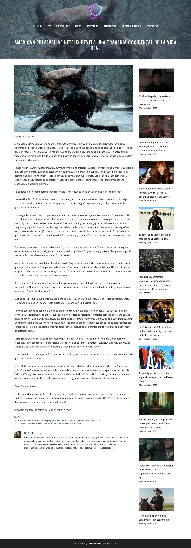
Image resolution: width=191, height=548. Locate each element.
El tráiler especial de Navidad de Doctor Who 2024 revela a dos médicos (49, 423)
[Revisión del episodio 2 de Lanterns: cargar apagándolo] (156, 509)
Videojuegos (63, 26)
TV (49, 26)
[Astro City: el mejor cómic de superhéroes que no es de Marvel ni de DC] (156, 366)
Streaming (92, 26)
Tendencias (110, 26)
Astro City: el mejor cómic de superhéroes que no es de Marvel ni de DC (156, 377)
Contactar (152, 26)
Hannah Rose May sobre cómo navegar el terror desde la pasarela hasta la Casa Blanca (155, 192)
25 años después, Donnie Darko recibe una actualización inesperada (155, 100)
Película (38, 26)
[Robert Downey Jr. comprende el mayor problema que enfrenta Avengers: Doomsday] (156, 412)
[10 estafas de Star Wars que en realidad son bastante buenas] (156, 228)
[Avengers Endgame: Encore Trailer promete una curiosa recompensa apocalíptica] (156, 135)
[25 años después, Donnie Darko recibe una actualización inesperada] (156, 89)
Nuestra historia (131, 26)
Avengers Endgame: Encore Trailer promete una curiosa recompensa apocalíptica (153, 146)
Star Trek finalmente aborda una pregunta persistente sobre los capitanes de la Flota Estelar (59, 420)
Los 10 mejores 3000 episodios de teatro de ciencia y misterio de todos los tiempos (155, 331)
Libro (78, 26)
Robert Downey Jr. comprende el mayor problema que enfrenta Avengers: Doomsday (156, 423)
